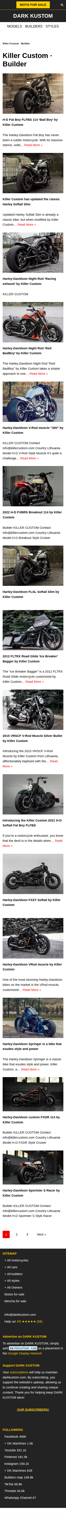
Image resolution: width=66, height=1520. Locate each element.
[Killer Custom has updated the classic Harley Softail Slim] (33, 173)
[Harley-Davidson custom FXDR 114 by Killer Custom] (33, 1094)
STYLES (52, 26)
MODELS (14, 26)
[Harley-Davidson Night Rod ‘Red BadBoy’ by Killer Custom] (33, 322)
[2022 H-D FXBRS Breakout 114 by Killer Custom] (33, 486)
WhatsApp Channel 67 (20, 1498)
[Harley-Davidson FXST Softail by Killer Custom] (33, 874)
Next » (41, 1234)
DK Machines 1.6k (20, 1443)
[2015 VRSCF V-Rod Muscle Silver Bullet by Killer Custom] (33, 710)
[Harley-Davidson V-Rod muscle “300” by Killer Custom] (33, 402)
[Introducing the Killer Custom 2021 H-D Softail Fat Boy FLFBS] (33, 794)
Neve (15, 1516)
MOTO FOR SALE (33, 4)
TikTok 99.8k (13, 1484)
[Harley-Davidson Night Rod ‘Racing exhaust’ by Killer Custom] (33, 252)
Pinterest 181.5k (15, 1457)
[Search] (62, 5)
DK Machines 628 (19, 1470)
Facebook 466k (15, 1436)
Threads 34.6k (14, 1491)
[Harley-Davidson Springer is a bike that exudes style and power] (33, 1018)
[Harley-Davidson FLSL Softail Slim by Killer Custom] (33, 566)
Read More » (33, 145)
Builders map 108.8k (18, 1477)
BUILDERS (33, 26)
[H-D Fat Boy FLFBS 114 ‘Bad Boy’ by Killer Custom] (33, 93)
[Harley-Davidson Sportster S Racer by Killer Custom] (33, 1167)
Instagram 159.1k (16, 1464)
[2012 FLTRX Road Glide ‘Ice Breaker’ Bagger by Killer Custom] (33, 630)
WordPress (47, 1516)
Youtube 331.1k (15, 1450)
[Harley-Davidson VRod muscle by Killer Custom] (33, 938)
